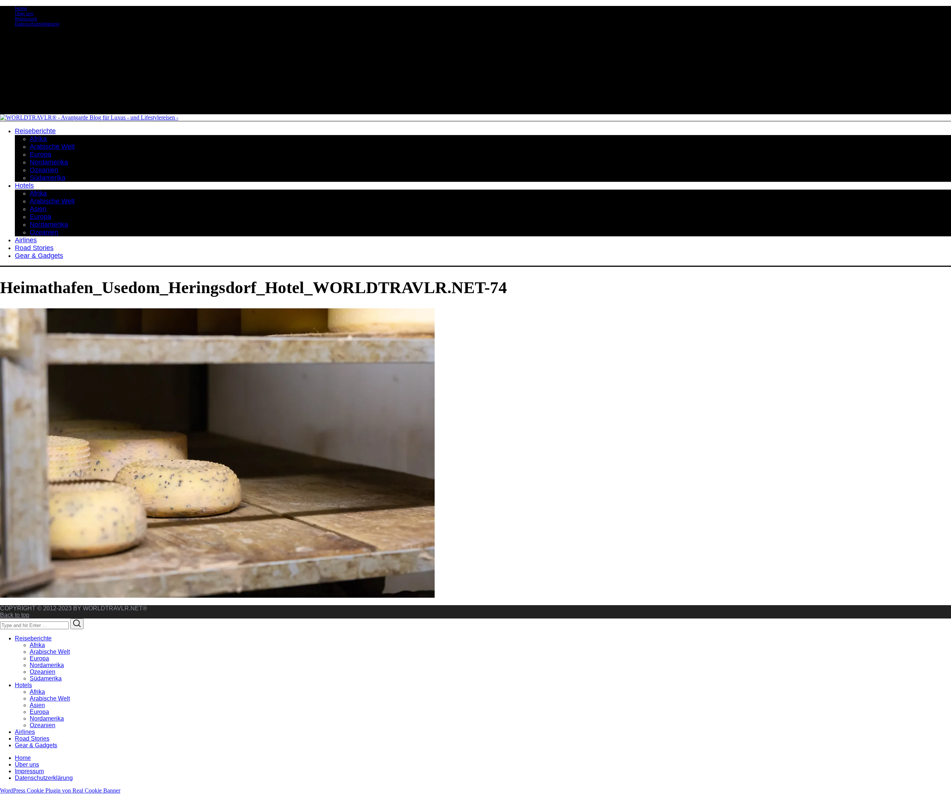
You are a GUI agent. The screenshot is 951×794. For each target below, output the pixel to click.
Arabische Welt (50, 652)
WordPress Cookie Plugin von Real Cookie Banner (60, 790)
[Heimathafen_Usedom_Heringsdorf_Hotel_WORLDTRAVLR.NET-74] (217, 596)
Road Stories (32, 738)
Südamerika (46, 678)
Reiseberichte (33, 638)
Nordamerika (47, 665)
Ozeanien (42, 672)
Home (21, 8)
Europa (39, 658)
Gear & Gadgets (36, 745)
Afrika (37, 645)
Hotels (23, 685)
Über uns (24, 13)
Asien (37, 705)
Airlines (25, 732)
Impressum (26, 19)
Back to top (14, 615)
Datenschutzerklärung (37, 24)
